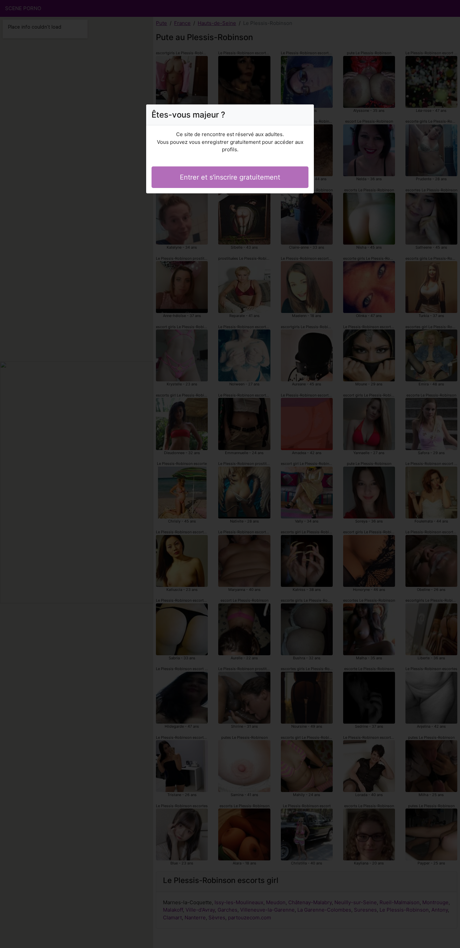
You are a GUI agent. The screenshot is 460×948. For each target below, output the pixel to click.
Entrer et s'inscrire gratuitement (230, 177)
